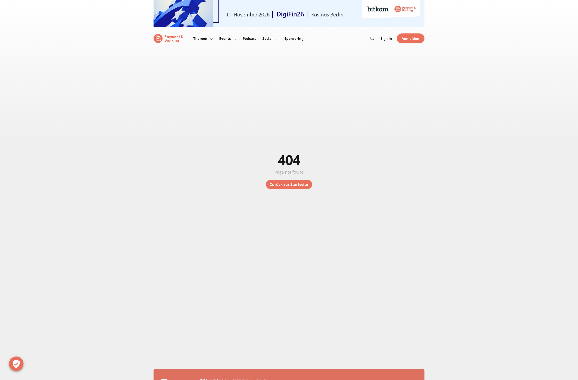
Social (267, 38)
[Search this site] (372, 38)
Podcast (249, 38)
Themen (200, 38)
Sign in (386, 38)
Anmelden (411, 38)
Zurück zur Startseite (289, 184)
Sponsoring (293, 38)
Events (225, 38)
